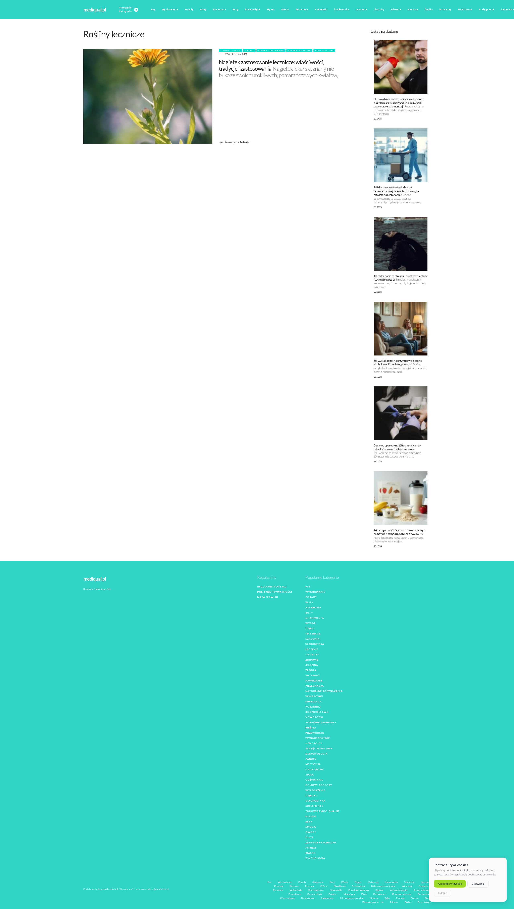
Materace (312, 633)
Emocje (310, 826)
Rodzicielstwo (317, 711)
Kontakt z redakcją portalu (97, 588)
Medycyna (313, 764)
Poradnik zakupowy (321, 722)
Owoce (310, 831)
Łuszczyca (313, 701)
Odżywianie (314, 779)
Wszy (309, 602)
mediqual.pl (94, 9)
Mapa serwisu (267, 597)
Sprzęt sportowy (319, 748)
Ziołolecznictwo (324, 50)
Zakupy (310, 758)
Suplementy (314, 805)
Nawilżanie (313, 680)
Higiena (311, 816)
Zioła (309, 774)
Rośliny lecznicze (230, 50)
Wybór (310, 623)
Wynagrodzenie (317, 737)
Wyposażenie (315, 790)
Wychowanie (315, 591)
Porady (311, 597)
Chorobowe (314, 769)
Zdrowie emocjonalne (271, 50)
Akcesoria (313, 607)
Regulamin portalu (272, 586)
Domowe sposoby (318, 784)
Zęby (308, 821)
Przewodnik (314, 732)
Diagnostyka (315, 800)
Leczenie (311, 649)
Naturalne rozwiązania (324, 690)
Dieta (309, 837)
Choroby (312, 654)
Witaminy (312, 675)
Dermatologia (316, 753)
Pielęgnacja (314, 685)
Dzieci (310, 628)
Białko (310, 852)
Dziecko (311, 795)
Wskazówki (314, 696)
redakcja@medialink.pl (156, 889)
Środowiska (314, 643)
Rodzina (311, 664)
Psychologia (315, 858)
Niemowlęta (314, 617)
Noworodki (314, 717)
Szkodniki (312, 638)
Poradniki (313, 706)
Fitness (311, 847)
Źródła (310, 670)
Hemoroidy (313, 743)
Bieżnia (310, 727)
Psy (308, 586)
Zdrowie (249, 50)
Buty (309, 612)
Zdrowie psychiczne (299, 50)
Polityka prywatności (274, 591)
